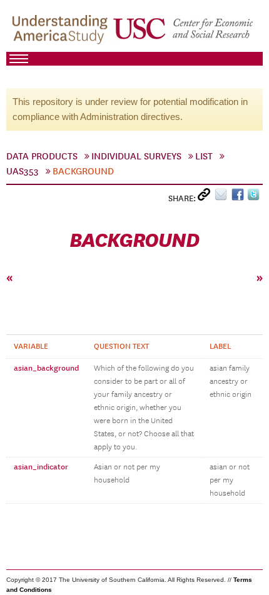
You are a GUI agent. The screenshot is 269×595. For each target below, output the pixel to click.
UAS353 (22, 171)
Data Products (42, 156)
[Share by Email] (223, 197)
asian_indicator (41, 467)
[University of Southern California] (183, 32)
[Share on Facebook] (239, 197)
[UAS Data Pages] (62, 32)
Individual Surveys (136, 156)
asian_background (46, 368)
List (204, 156)
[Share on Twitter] (255, 197)
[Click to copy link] (206, 197)
